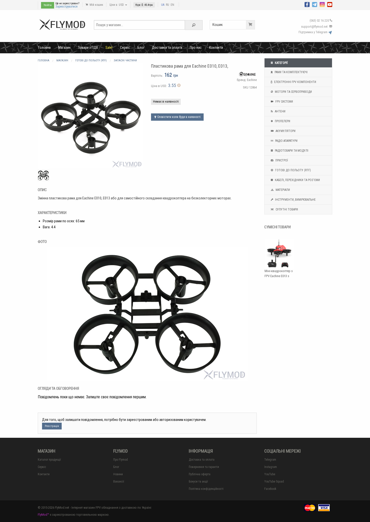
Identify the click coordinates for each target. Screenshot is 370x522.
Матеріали (282, 190)
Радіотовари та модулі (291, 150)
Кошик (217, 24)
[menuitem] (44, 47)
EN (172, 5)
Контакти (216, 48)
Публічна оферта (199, 474)
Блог (140, 48)
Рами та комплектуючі (291, 72)
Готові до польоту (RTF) (292, 170)
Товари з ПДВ (88, 48)
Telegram (270, 459)
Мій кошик (96, 5)
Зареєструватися (66, 6)
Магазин (64, 48)
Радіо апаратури (286, 141)
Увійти (48, 5)
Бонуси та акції (198, 481)
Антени (279, 111)
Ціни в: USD (117, 5)
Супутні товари (286, 209)
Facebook (270, 489)
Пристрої (281, 160)
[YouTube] (329, 4)
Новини (118, 474)
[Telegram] (314, 4)
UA (162, 5)
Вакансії (118, 481)
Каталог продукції (49, 459)
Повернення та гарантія (204, 467)
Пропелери (282, 121)
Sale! (109, 48)
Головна (44, 48)
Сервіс (125, 48)
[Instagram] (322, 4)
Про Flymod (120, 459)
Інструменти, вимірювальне (295, 199)
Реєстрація (52, 426)
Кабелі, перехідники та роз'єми (297, 180)
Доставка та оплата (167, 48)
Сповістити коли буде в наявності (179, 117)
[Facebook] (307, 4)
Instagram (270, 467)
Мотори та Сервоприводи (293, 92)
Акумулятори (285, 131)
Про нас (196, 48)
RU (167, 5)
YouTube (269, 474)
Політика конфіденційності (206, 489)
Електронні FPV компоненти (294, 82)
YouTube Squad (274, 481)
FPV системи (284, 101)
